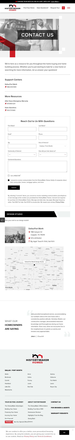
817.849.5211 (11, 104)
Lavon (52, 384)
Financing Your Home (11, 412)
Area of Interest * (44, 142)
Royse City (53, 387)
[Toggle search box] (63, 7)
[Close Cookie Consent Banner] (73, 430)
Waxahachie (8, 390)
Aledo (6, 374)
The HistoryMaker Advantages (14, 406)
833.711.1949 (11, 110)
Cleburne (53, 377)
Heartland (8, 384)
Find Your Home (29, 8)
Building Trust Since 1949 (35, 409)
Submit (14, 187)
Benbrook (8, 377)
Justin (29, 384)
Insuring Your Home (11, 415)
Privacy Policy (60, 202)
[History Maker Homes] (12, 7)
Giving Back (31, 419)
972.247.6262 (36, 238)
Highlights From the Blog (35, 415)
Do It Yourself (9, 419)
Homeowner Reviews (34, 412)
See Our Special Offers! (21, 422)
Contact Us (56, 402)
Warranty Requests (59, 413)
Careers (30, 422)
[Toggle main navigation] (68, 7)
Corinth (7, 380)
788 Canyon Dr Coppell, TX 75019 (38, 233)
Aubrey (52, 374)
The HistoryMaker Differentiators (38, 406)
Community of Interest (14, 151)
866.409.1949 (11, 87)
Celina (29, 377)
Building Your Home (11, 409)
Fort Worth (53, 380)
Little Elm (7, 387)
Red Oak (30, 387)
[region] (37, 1)
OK (64, 432)
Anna (29, 374)
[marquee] (37, 1)
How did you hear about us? (47, 151)
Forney (30, 380)
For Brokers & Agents (60, 408)
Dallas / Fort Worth (13, 370)
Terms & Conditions (45, 436)
